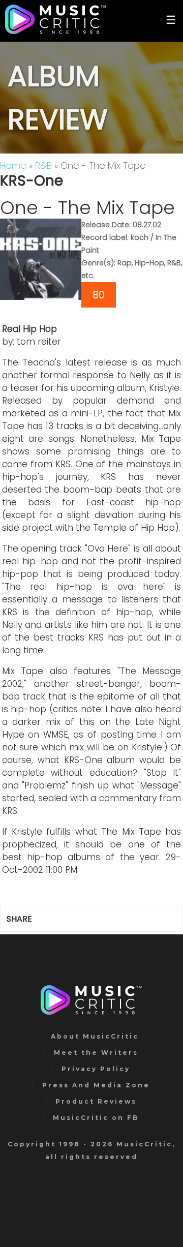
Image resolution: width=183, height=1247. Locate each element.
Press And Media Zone (96, 1085)
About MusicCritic (95, 1036)
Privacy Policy (96, 1069)
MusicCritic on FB (96, 1117)
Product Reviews (96, 1101)
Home (13, 165)
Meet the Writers (96, 1052)
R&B (43, 165)
